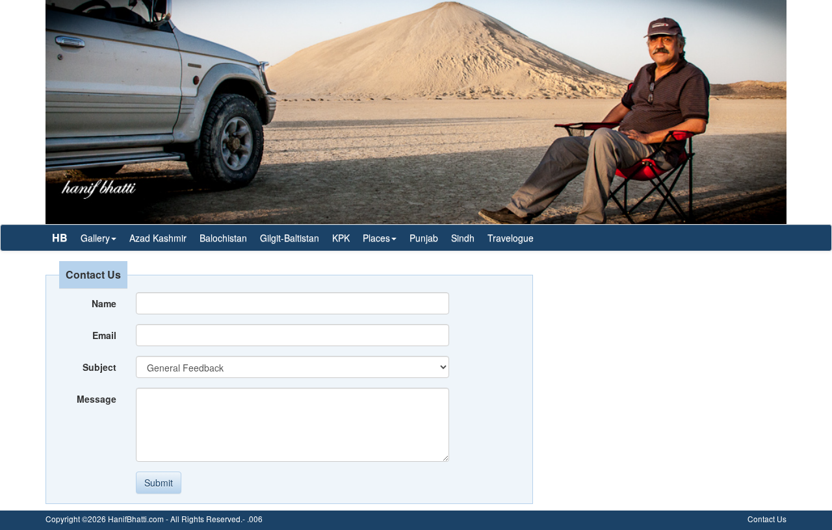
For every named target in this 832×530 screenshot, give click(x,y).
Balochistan (223, 237)
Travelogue (511, 237)
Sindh (462, 237)
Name (104, 303)
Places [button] (376, 237)
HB (60, 237)
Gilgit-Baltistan (289, 237)
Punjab (424, 237)
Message (96, 398)
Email (104, 335)
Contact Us (767, 518)
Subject (99, 366)
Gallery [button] (95, 237)
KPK (341, 237)
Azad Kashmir (158, 237)
